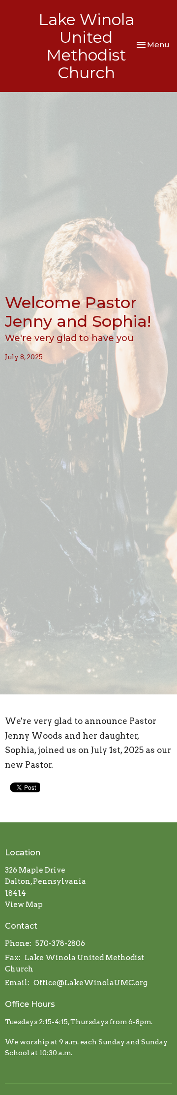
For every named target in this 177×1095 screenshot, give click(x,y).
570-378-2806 (60, 943)
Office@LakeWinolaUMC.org (90, 982)
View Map (24, 904)
